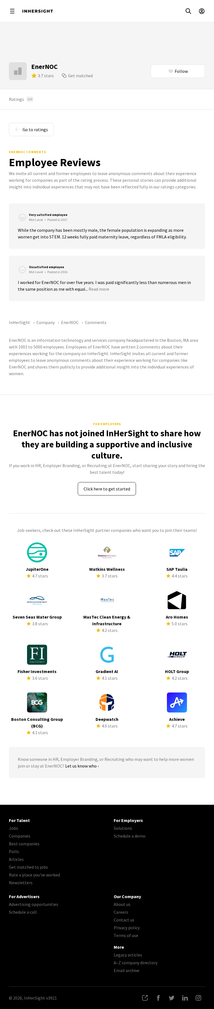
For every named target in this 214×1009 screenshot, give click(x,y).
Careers (121, 912)
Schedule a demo (129, 836)
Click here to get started (107, 489)
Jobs (13, 828)
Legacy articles (128, 955)
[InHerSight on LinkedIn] (185, 998)
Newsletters (21, 882)
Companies (19, 836)
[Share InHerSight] (145, 998)
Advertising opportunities (33, 904)
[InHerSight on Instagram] (198, 998)
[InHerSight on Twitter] (171, 998)
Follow (181, 71)
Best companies (24, 843)
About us (122, 904)
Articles (16, 859)
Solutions (123, 828)
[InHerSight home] (37, 11)
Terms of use (126, 935)
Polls (14, 851)
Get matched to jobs (28, 867)
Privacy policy (127, 927)
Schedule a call (23, 912)
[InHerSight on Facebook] (158, 998)
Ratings (20, 99)
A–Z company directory (135, 962)
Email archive (126, 970)
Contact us (124, 920)
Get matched (80, 75)
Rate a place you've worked (34, 875)
